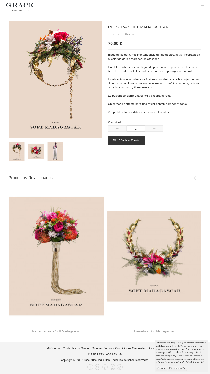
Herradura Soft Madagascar (154, 331)
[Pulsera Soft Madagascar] (17, 151)
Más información (177, 368)
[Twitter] (97, 367)
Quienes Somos (102, 348)
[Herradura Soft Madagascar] (154, 256)
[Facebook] (90, 367)
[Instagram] (112, 367)
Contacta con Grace (76, 348)
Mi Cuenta (53, 348)
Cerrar (162, 368)
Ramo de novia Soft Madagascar (56, 331)
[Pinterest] (120, 367)
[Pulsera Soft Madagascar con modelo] (55, 151)
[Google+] (105, 367)
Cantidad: (115, 122)
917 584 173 (95, 354)
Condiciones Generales (130, 348)
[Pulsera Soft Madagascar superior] (36, 151)
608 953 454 (114, 354)
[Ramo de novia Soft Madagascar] (56, 256)
